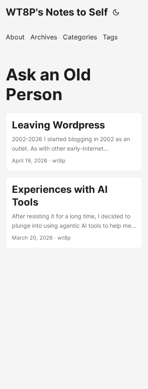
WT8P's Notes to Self (57, 12)
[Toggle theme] (116, 12)
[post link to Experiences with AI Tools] (74, 212)
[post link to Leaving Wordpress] (74, 142)
